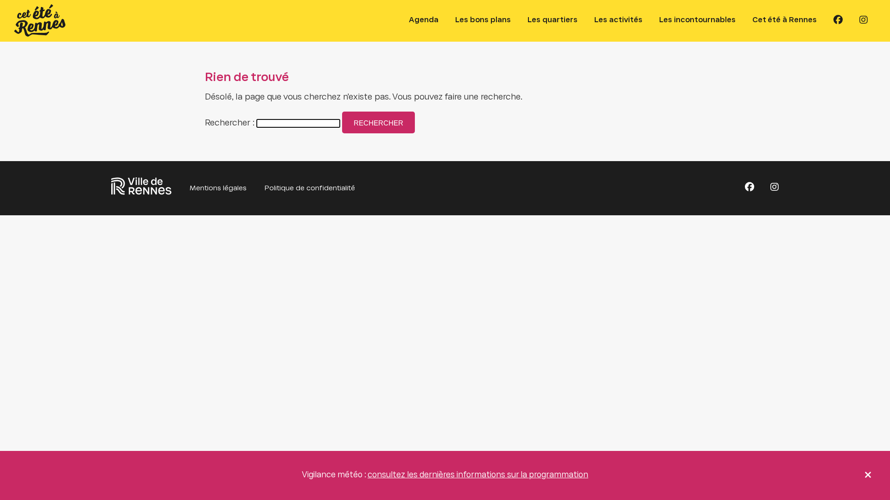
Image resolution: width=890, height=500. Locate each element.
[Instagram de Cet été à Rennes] (863, 20)
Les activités (618, 20)
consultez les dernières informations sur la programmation (478, 475)
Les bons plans (483, 20)
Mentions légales (218, 188)
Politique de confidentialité (310, 188)
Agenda (424, 20)
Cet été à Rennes (784, 20)
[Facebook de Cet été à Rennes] (838, 20)
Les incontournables (697, 20)
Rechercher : (229, 123)
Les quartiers (553, 20)
